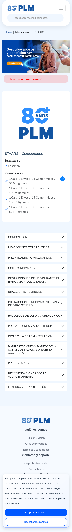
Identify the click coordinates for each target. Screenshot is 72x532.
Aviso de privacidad (36, 443)
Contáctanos (36, 469)
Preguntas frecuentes (36, 463)
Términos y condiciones (36, 449)
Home (8, 32)
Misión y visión (36, 437)
